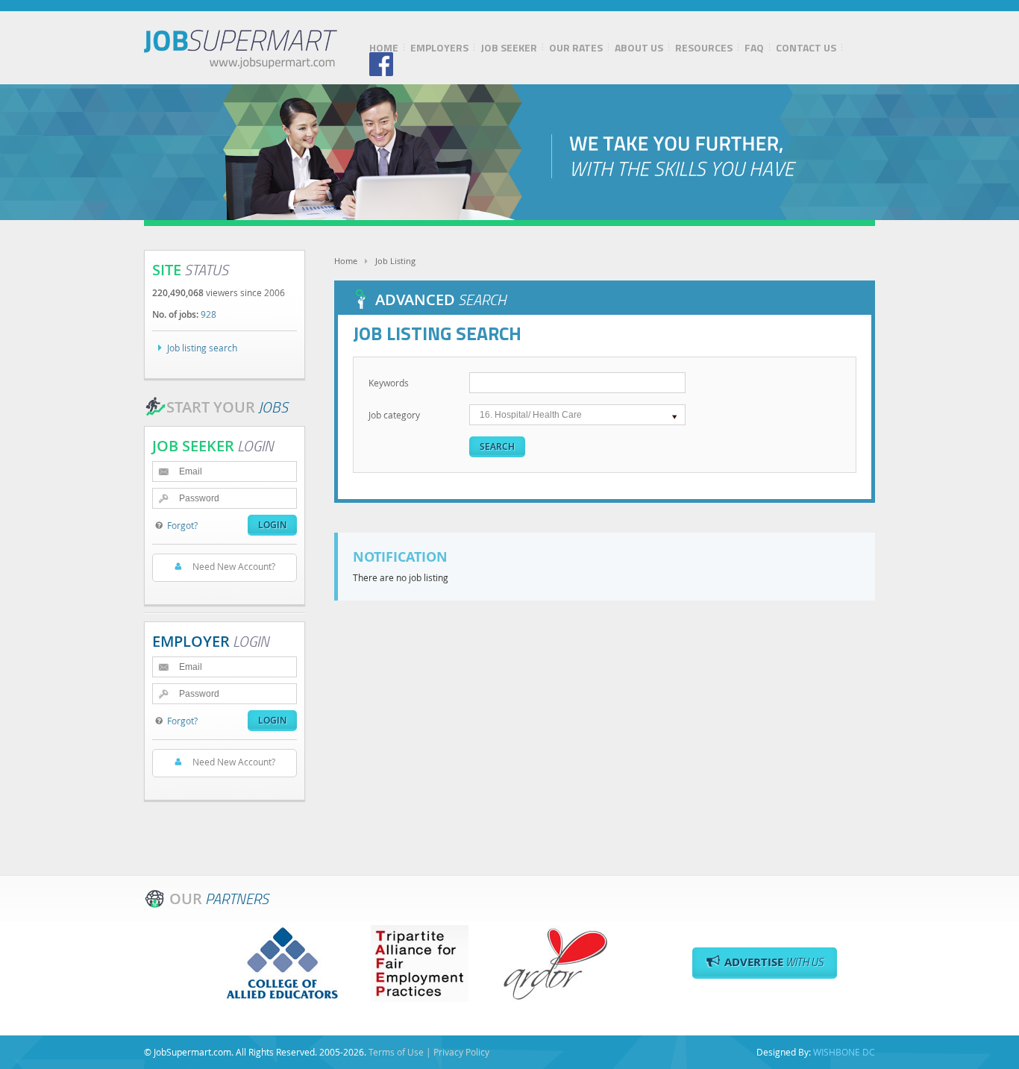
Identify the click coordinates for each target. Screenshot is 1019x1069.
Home (383, 47)
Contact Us (806, 47)
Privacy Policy (461, 1052)
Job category (394, 415)
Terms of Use (396, 1052)
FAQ (754, 47)
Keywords (389, 383)
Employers (439, 47)
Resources (704, 47)
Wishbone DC (844, 1052)
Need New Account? (233, 566)
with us (774, 962)
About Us (639, 47)
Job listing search (202, 348)
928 (208, 314)
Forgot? (182, 525)
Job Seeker (508, 47)
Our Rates (576, 47)
